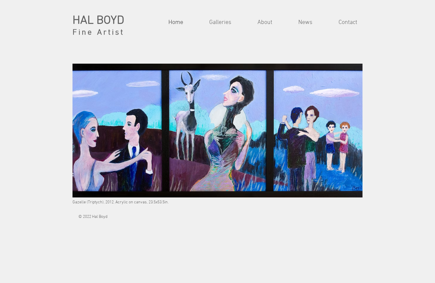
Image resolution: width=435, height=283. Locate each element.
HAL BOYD (98, 21)
